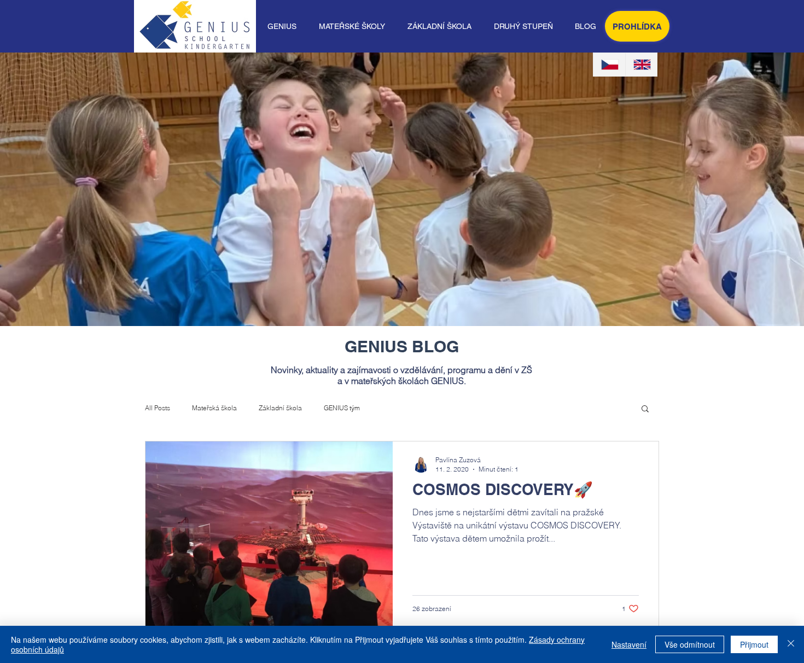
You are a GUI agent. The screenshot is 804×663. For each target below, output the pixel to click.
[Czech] (609, 64)
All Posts (157, 408)
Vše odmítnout (690, 644)
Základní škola (280, 408)
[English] (641, 64)
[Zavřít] (790, 644)
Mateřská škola (214, 408)
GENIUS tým (342, 408)
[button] (281, 26)
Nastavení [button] (628, 644)
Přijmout (754, 644)
